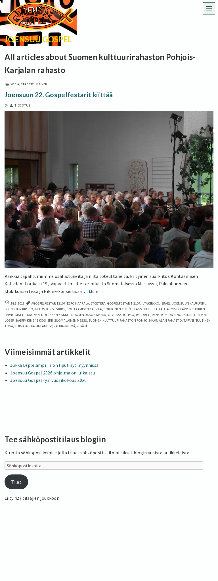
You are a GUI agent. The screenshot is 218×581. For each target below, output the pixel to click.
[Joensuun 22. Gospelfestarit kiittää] (109, 189)
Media (15, 84)
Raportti (28, 84)
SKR (50, 320)
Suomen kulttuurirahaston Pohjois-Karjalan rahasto (135, 320)
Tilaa (16, 482)
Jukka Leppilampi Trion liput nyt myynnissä (54, 365)
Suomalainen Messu (70, 320)
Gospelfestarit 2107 (123, 303)
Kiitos (40, 309)
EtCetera (98, 303)
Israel (166, 303)
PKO (131, 315)
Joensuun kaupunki (188, 303)
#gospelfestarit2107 (48, 303)
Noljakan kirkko (55, 315)
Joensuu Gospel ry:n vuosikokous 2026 (48, 380)
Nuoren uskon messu (88, 315)
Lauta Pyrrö (169, 309)
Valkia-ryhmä (64, 326)
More (96, 291)
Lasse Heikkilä (145, 309)
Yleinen (41, 84)
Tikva (9, 326)
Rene (155, 315)
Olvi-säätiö (117, 315)
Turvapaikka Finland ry (33, 326)
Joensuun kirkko (19, 309)
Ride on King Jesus (176, 315)
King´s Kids (55, 309)
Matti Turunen (27, 315)
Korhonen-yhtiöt (118, 309)
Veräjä (82, 326)
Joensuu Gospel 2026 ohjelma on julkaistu (52, 373)
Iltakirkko (150, 303)
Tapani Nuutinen (197, 320)
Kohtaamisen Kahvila (84, 309)
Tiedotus (22, 105)
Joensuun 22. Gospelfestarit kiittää (59, 95)
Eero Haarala (78, 303)
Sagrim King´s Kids (30, 320)
